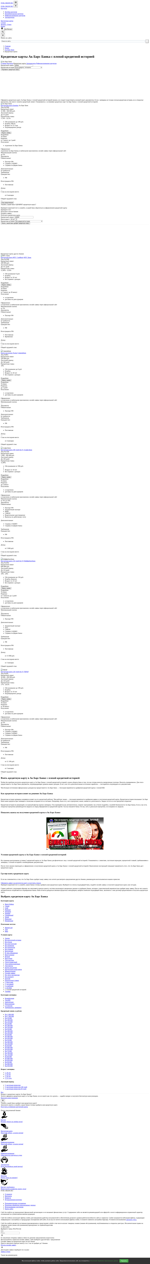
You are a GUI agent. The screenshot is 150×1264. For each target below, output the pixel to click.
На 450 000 (9, 1038)
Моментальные (10, 971)
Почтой (7, 978)
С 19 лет (8, 1074)
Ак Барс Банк (9, 50)
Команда (8, 1198)
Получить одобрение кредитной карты (14, 1107)
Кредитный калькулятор (13, 969)
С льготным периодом (13, 1085)
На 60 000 (8, 1046)
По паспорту (9, 977)
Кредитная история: (8, 221)
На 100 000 (9, 1020)
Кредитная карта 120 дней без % (12, 672)
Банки (3, 26)
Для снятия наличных (12, 964)
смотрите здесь (131, 1220)
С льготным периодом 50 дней (15, 1089)
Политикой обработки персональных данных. (104, 1261)
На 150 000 (9, 1022)
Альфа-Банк (28, 450)
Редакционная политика (13, 1200)
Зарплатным (9, 1002)
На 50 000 (8, 1040)
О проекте (8, 1194)
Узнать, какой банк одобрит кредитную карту (15, 223)
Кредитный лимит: (7, 217)
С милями (8, 988)
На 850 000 (9, 1060)
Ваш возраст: (5, 219)
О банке (3, 63)
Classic (7, 906)
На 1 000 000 (9, 1014)
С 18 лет (8, 1073)
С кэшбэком (9, 986)
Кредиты (4, 8)
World (7, 917)
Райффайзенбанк (29, 561)
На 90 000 (8, 1062)
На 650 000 (9, 1049)
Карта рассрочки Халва (9, 353)
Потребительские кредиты (14, 14)
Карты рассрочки (11, 967)
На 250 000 (9, 1027)
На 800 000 (9, 1058)
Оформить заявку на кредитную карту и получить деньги (21, 883)
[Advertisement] (62, 85)
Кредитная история (7, 67)
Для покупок (9, 960)
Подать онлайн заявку (8, 1245)
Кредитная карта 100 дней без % (12, 450)
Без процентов (10, 947)
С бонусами (9, 982)
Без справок (9, 949)
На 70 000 (8, 1051)
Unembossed (9, 915)
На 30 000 (8, 1029)
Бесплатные (9, 951)
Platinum (8, 910)
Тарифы (8, 991)
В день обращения (11, 953)
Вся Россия (8, 29)
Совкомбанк (22, 353)
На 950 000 (9, 1066)
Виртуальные (9, 955)
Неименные (9, 921)
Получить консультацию (9, 1098)
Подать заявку (6, 133)
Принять (124, 1261)
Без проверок (9, 945)
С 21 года (8, 1078)
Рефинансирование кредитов (15, 15)
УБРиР (26, 672)
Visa (6, 929)
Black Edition (9, 904)
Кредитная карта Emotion (9, 105)
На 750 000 (9, 1055)
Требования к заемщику (13, 1007)
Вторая (7, 956)
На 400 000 (9, 1036)
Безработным (9, 998)
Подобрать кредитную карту (10, 69)
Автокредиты (9, 17)
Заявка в (5, 1251)
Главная (7, 46)
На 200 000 (9, 1025)
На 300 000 (9, 1031)
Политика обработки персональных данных (20, 1205)
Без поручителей (11, 944)
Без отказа (8, 942)
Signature (8, 911)
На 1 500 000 (9, 1016)
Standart (7, 913)
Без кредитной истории (13, 940)
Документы (9, 966)
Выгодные (8, 958)
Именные (8, 919)
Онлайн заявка (10, 973)
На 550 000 (9, 1044)
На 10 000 (8, 1018)
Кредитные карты (7, 21)
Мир (6, 931)
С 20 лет (8, 1076)
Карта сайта (9, 1209)
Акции (7, 938)
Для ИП (7, 1000)
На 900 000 (9, 1064)
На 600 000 (9, 1047)
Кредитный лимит (7, 65)
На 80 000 (8, 1057)
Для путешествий (11, 962)
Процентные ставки (12, 980)
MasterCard (8, 928)
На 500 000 (9, 1042)
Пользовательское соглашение (15, 1203)
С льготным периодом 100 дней (16, 1087)
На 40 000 (8, 1035)
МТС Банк (27, 257)
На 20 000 (8, 1024)
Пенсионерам (9, 1004)
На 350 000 (9, 1033)
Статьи (3, 23)
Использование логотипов (14, 1207)
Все (2, 1092)
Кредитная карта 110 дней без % (12, 561)
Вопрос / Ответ (6, 24)
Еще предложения (7, 202)
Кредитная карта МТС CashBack (12, 257)
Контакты (8, 1196)
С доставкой (9, 984)
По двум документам (12, 975)
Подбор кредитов (11, 12)
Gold (6, 908)
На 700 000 (9, 1053)
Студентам (8, 1006)
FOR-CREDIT (7, 3)
